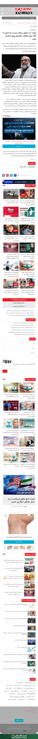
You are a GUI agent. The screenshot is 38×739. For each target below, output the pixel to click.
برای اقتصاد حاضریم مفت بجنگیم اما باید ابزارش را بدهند (23, 325)
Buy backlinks (31, 694)
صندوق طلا (12, 694)
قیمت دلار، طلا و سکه (30, 711)
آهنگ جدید (23, 691)
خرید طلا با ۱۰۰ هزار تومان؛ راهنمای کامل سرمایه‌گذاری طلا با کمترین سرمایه (15, 662)
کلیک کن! (19, 542)
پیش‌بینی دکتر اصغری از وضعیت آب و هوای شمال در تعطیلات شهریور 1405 (15, 633)
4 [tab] (19, 506)
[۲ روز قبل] (32, 656)
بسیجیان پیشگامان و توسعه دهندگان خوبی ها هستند (23, 323)
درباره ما (33, 709)
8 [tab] (11, 506)
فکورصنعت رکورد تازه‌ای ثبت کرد (21, 640)
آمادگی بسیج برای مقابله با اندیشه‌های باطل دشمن (24, 334)
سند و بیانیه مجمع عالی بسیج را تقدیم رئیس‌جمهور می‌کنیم (22, 327)
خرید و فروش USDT (30, 683)
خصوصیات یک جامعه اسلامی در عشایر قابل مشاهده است (22, 330)
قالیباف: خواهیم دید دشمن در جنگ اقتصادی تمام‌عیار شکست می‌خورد (19, 313)
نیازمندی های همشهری (23, 5)
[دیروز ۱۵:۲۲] (32, 635)
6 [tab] (15, 506)
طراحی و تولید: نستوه (18, 731)
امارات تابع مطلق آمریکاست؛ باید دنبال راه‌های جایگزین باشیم (21, 500)
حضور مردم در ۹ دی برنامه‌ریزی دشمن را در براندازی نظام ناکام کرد (21, 332)
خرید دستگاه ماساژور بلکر (29, 685)
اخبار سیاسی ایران (26, 23)
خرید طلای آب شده (18, 688)
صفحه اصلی (33, 23)
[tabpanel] (19, 489)
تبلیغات (33, 713)
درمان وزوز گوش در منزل (22, 647)
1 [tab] (25, 506)
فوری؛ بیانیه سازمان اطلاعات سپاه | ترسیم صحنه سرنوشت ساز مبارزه (20, 310)
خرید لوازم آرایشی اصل (29, 688)
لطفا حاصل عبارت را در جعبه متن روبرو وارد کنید (24, 364)
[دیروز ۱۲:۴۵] (32, 642)
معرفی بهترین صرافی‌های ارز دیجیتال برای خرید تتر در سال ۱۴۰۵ (15, 604)
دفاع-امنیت (19, 23)
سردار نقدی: (33, 30)
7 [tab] (13, 506)
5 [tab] (17, 506)
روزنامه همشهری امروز (32, 5)
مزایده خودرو (8, 688)
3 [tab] (21, 506)
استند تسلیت (32, 691)
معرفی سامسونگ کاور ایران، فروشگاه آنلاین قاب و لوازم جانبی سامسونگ (15, 669)
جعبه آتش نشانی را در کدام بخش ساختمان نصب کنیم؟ (16, 611)
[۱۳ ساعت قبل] (32, 606)
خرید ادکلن (9, 685)
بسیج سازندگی (31, 167)
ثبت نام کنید (19, 146)
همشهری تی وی (8, 5)
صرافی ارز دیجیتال (21, 694)
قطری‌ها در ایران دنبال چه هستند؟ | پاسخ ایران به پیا (22, 18)
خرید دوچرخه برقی (15, 691)
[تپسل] (3, 116)
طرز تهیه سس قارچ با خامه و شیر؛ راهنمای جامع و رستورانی (15, 654)
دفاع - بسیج (23, 167)
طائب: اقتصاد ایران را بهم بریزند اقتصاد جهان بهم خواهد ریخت (21, 315)
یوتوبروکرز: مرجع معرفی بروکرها (17, 697)
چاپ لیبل (6, 691)
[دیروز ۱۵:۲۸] (32, 620)
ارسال (5, 371)
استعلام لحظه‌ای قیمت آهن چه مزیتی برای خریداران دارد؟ (15, 618)
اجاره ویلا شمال (17, 685)
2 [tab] (23, 506)
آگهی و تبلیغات (15, 5)
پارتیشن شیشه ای (31, 697)
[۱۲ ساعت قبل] (19, 485)
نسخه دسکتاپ (19, 720)
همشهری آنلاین (23, 11)
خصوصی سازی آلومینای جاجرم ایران (20, 626)
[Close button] (37, 733)
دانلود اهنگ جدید (31, 699)
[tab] (19, 299)
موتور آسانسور (20, 683)
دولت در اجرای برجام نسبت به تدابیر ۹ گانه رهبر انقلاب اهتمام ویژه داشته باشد (19, 36)
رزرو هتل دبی (21, 699)
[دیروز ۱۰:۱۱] (32, 649)
